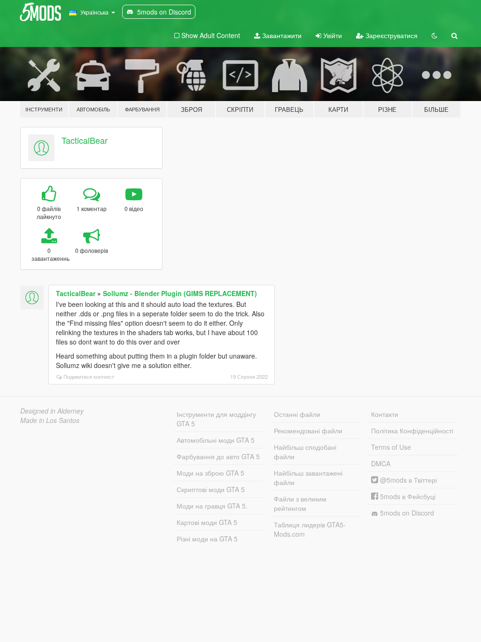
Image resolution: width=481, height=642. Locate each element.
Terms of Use (391, 447)
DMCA (380, 463)
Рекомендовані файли (308, 430)
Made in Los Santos (49, 420)
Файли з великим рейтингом (300, 503)
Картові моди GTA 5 (207, 522)
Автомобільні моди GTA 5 (216, 440)
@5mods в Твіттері (407, 480)
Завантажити (281, 35)
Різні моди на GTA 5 (207, 538)
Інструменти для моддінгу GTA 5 (216, 418)
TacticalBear (85, 140)
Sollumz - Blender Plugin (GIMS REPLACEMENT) (180, 293)
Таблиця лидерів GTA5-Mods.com (310, 529)
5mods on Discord (406, 512)
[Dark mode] (434, 35)
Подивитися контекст (88, 376)
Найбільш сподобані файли (305, 451)
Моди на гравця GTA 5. (212, 505)
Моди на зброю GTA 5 (210, 473)
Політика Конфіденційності (412, 430)
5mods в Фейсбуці (406, 496)
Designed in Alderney (52, 410)
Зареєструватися (391, 35)
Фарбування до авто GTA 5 (218, 456)
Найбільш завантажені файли (308, 477)
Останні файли (297, 414)
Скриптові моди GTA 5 (211, 489)
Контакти (384, 414)
